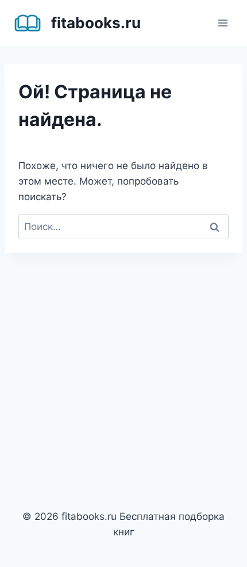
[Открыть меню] (222, 23)
